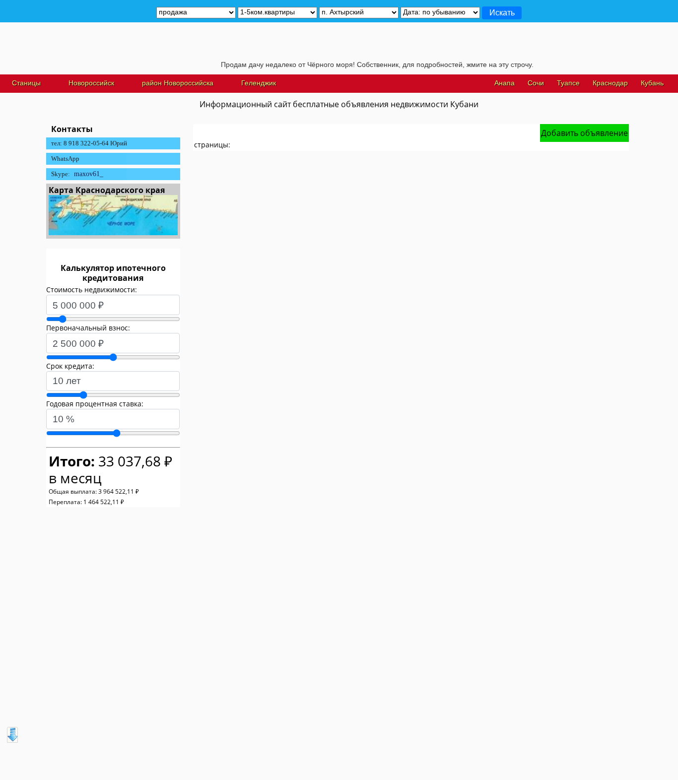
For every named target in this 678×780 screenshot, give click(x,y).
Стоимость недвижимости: (91, 289)
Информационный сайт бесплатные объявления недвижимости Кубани (339, 104)
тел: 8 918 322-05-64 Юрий (89, 143)
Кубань (652, 83)
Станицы (26, 83)
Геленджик (258, 83)
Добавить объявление (584, 133)
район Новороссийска (177, 83)
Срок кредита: (70, 366)
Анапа (504, 83)
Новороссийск (91, 83)
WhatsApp (65, 158)
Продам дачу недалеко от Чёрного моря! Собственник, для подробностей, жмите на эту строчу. (367, 64)
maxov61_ (88, 174)
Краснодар (610, 83)
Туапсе (568, 83)
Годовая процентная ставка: (94, 403)
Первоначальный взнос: (88, 327)
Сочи (536, 83)
